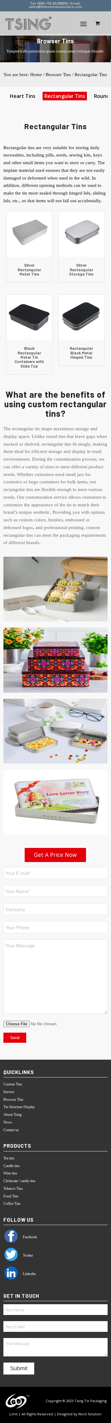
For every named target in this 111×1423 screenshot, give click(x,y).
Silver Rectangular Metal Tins (29, 269)
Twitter (27, 1255)
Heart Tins (22, 96)
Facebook (29, 1237)
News (7, 1122)
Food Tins (10, 1196)
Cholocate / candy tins (19, 1181)
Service (8, 1092)
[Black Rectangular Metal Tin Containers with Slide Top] (29, 317)
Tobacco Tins (13, 1188)
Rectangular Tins (91, 74)
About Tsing (12, 1114)
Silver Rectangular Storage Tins (81, 269)
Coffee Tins (12, 1203)
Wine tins (10, 1173)
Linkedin (29, 1274)
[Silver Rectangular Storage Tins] (81, 234)
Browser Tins (58, 74)
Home (36, 74)
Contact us (11, 1130)
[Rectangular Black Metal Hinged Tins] (81, 317)
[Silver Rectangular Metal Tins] (29, 234)
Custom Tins (12, 1084)
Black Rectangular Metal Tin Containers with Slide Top (29, 357)
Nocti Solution (89, 1414)
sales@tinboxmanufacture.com (55, 6)
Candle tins (11, 1166)
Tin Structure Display (19, 1107)
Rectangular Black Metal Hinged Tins (81, 353)
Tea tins (8, 1158)
